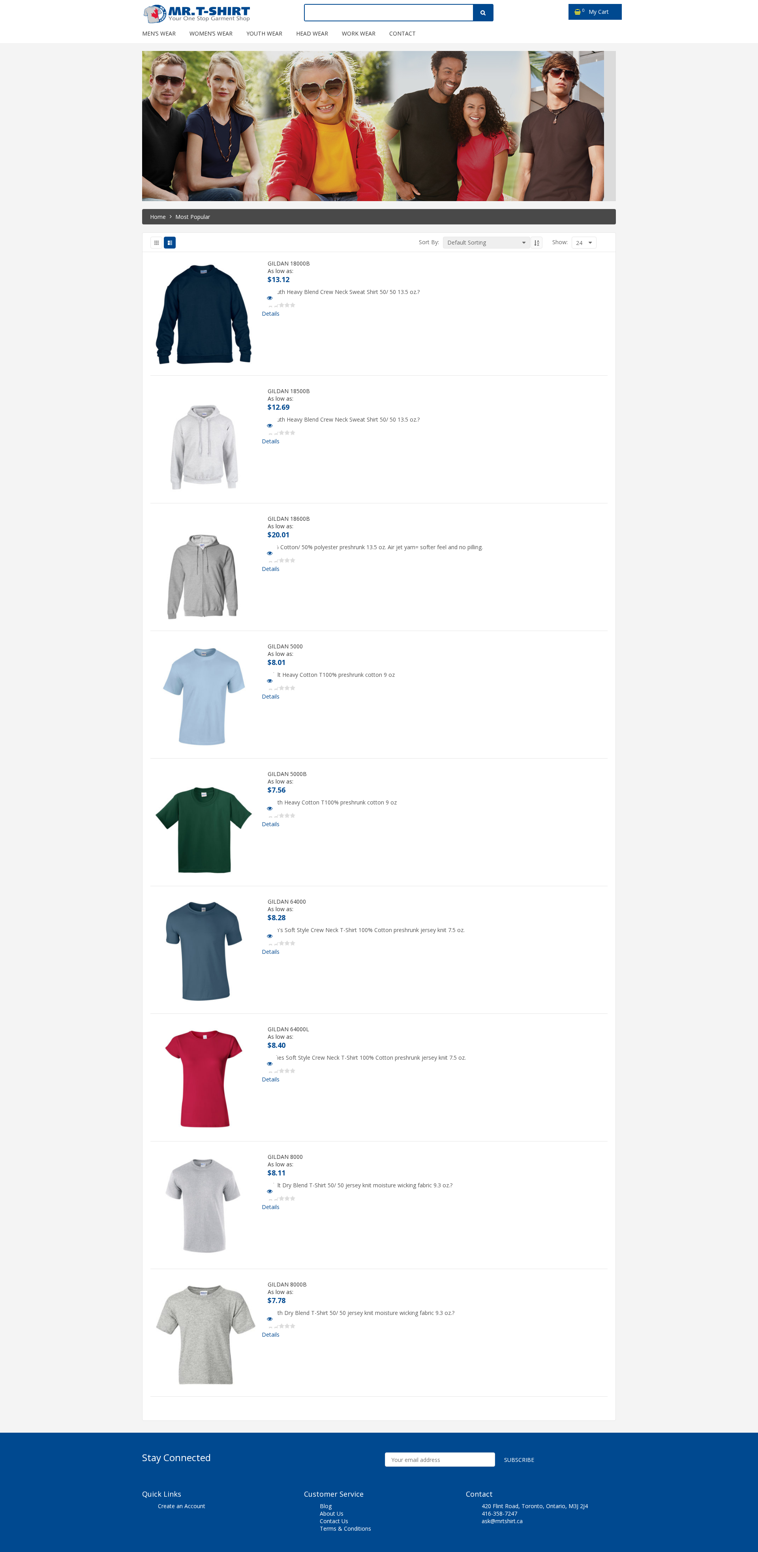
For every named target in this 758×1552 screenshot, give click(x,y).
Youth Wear (264, 33)
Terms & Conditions (345, 1528)
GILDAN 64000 (287, 901)
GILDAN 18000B (289, 263)
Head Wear (312, 33)
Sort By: (429, 242)
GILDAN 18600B (289, 518)
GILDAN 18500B (289, 391)
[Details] (270, 298)
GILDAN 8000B (287, 1284)
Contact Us (334, 1521)
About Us (331, 1513)
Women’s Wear (211, 33)
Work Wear (358, 33)
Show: (560, 242)
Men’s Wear (159, 33)
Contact (402, 33)
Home (158, 216)
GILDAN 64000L (288, 1029)
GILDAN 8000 (285, 1156)
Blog (326, 1506)
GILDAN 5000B (287, 774)
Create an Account (181, 1506)
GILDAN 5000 (285, 646)
